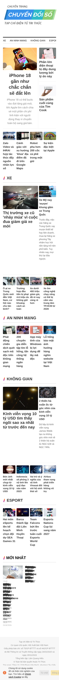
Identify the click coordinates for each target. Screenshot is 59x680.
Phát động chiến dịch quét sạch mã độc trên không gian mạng (9, 352)
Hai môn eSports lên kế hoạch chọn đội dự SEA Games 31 (9, 530)
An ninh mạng (18, 40)
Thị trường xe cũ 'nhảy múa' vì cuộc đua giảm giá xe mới (20, 219)
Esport (54, 40)
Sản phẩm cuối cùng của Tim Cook (46, 105)
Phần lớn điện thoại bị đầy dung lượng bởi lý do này (47, 69)
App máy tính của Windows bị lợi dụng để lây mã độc (35, 348)
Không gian (38, 40)
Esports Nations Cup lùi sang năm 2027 (50, 527)
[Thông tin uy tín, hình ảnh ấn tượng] (30, 24)
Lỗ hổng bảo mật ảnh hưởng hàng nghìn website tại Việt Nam (49, 352)
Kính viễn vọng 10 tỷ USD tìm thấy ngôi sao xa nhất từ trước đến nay (20, 420)
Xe (4, 40)
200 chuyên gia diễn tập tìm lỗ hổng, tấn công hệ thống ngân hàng (22, 352)
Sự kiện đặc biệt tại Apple (49, 147)
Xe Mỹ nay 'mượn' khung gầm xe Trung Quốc (46, 207)
